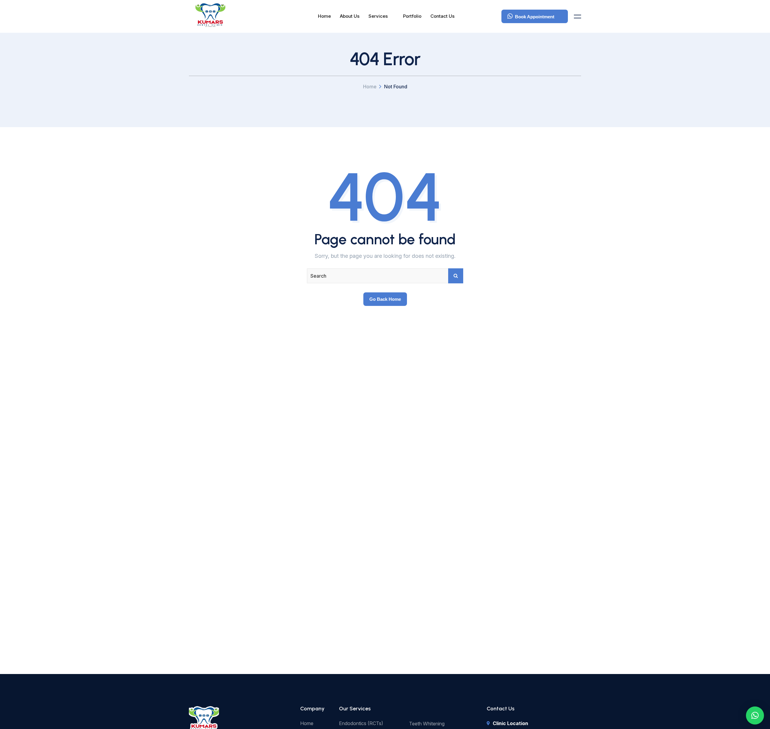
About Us (349, 16)
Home (324, 16)
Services (378, 16)
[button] (755, 715)
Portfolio (412, 16)
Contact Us (442, 16)
